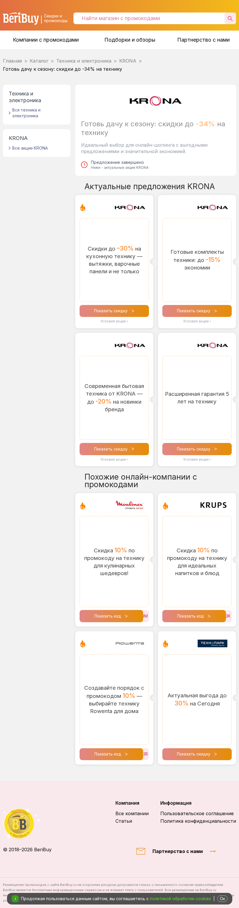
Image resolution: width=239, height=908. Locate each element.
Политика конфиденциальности (198, 821)
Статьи (123, 821)
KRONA (127, 61)
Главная (12, 61)
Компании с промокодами (46, 40)
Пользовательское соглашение (197, 813)
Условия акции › (114, 321)
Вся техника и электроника (26, 112)
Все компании (132, 813)
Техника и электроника (83, 61)
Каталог (39, 61)
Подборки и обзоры (129, 40)
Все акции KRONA (30, 148)
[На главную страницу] (27, 823)
